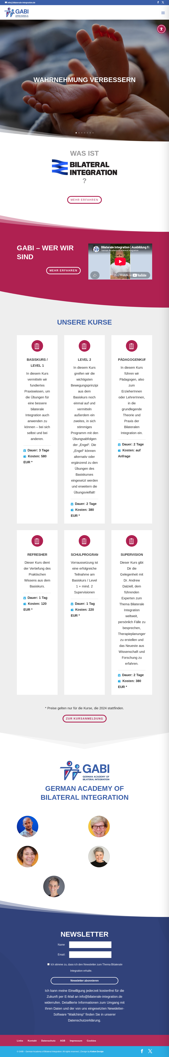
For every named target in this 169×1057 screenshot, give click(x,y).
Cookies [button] (91, 1040)
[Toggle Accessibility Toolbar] (161, 29)
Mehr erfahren (84, 199)
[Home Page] (16, 12)
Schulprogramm (86, 554)
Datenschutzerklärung (84, 1020)
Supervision (132, 554)
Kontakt (32, 1040)
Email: (62, 954)
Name (61, 944)
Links (20, 1040)
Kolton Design (96, 1051)
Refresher (37, 554)
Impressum (76, 1040)
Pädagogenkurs (133, 359)
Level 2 (84, 359)
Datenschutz (48, 1040)
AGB (62, 1040)
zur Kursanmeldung (84, 718)
